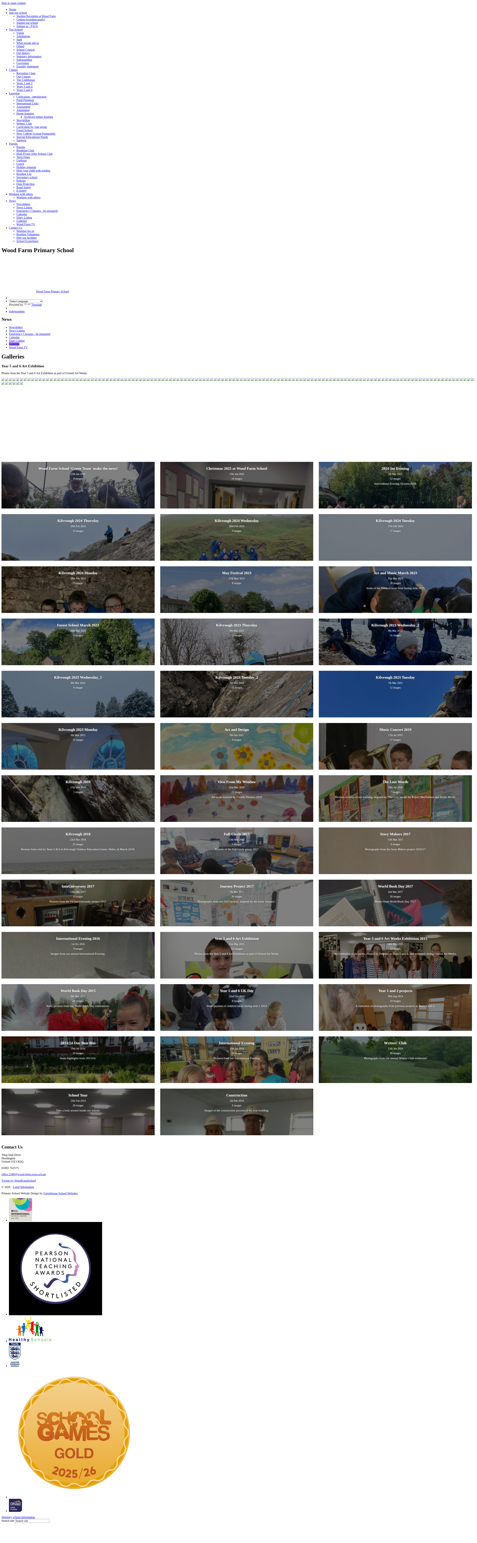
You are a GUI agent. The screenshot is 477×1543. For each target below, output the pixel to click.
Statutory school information (18, 1517)
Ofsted (20, 46)
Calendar (21, 214)
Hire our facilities (26, 237)
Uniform (21, 160)
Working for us (25, 231)
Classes (13, 69)
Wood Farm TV (25, 224)
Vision (20, 33)
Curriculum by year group (31, 127)
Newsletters (23, 204)
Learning (14, 93)
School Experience (27, 241)
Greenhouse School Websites (60, 1193)
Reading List (23, 174)
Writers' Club (24, 123)
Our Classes (23, 76)
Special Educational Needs (32, 137)
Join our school (18, 12)
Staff (19, 39)
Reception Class (25, 73)
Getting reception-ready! (30, 19)
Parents (13, 143)
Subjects (21, 140)
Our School (16, 29)
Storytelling (23, 120)
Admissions (23, 36)
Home (12, 9)
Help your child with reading (33, 170)
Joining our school (27, 22)
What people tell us (27, 43)
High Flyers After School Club (34, 153)
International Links (27, 103)
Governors (22, 63)
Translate (36, 304)
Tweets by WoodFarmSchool (18, 1180)
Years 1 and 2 (24, 83)
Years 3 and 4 (24, 86)
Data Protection (25, 184)
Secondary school (26, 177)
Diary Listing (24, 217)
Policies (21, 180)
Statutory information (28, 56)
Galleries (21, 221)
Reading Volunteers (28, 234)
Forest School (24, 130)
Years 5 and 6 (24, 90)
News (12, 200)
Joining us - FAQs (27, 26)
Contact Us (15, 227)
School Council (25, 49)
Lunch (20, 163)
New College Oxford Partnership (35, 133)
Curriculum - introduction (31, 96)
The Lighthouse (25, 80)
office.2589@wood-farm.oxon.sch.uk (23, 1174)
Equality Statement (27, 66)
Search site (7, 1520)
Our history (23, 53)
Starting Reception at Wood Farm (36, 16)
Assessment (23, 106)
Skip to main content (13, 3)
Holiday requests (26, 167)
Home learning (25, 113)
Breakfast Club (25, 150)
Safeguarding (24, 59)
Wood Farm (52, 291)
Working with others (21, 194)
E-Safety (21, 190)
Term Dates (23, 157)
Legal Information (23, 1187)
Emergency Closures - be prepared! (37, 210)
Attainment (22, 110)
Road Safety (23, 187)
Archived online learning (38, 116)
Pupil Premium (25, 100)
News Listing (24, 207)
